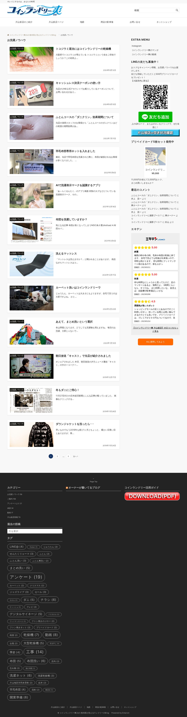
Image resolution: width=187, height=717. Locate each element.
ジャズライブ (19, 592)
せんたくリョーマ (22, 553)
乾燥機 (31, 635)
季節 (15, 652)
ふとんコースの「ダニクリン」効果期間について (153, 195)
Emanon (125, 713)
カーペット (17, 585)
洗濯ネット (21, 675)
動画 (10, 513)
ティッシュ (15, 607)
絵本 (42, 682)
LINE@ (17, 546)
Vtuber (34, 547)
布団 (15, 661)
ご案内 (11, 499)
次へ (75, 456)
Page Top (93, 482)
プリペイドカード (46, 627)
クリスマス (37, 585)
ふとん (45, 554)
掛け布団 (30, 668)
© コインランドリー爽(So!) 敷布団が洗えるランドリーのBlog (84, 713)
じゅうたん (51, 547)
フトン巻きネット (20, 627)
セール (40, 592)
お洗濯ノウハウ (14, 494)
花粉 (35, 689)
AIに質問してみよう (155, 341)
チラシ (48, 600)
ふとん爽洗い (40, 560)
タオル (13, 600)
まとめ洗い (20, 568)
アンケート (26, 577)
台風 (14, 643)
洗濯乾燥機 (46, 675)
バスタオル (53, 614)
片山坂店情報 (13, 517)
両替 (14, 635)
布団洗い (36, 661)
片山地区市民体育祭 (21, 682)
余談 (10, 508)
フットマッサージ (18, 621)
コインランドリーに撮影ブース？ (146, 215)
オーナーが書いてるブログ (84, 487)
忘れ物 (15, 668)
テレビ (32, 607)
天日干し (54, 644)
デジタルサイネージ (26, 614)
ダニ (29, 600)
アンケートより (14, 503)
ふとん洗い (18, 560)
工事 (35, 651)
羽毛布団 (18, 689)
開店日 (49, 690)
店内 (55, 661)
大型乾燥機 (34, 643)
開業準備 (19, 697)
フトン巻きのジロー (43, 621)
